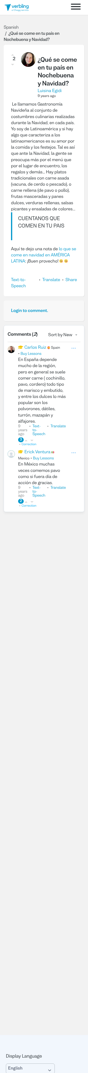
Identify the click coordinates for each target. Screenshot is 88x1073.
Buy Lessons (31, 354)
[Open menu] (75, 7)
